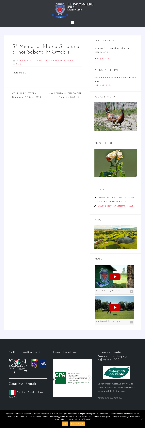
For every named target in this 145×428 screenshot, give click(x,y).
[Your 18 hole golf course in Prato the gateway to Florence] (114, 276)
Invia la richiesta (102, 85)
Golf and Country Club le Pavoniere (56, 60)
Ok (65, 423)
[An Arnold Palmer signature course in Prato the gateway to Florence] (114, 307)
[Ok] (141, 419)
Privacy (77, 423)
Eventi (19, 64)
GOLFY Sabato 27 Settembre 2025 (116, 205)
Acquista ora (103, 58)
